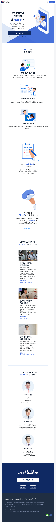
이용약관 (6, 509)
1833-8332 (33, 487)
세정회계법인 (19, 511)
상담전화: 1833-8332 (21, 37)
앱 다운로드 (11, 37)
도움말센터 (34, 499)
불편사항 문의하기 (22, 499)
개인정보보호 (12, 509)
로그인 (46, 2)
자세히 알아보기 (28, 228)
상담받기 (52, 2)
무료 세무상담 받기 (19, 33)
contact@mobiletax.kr (10, 506)
